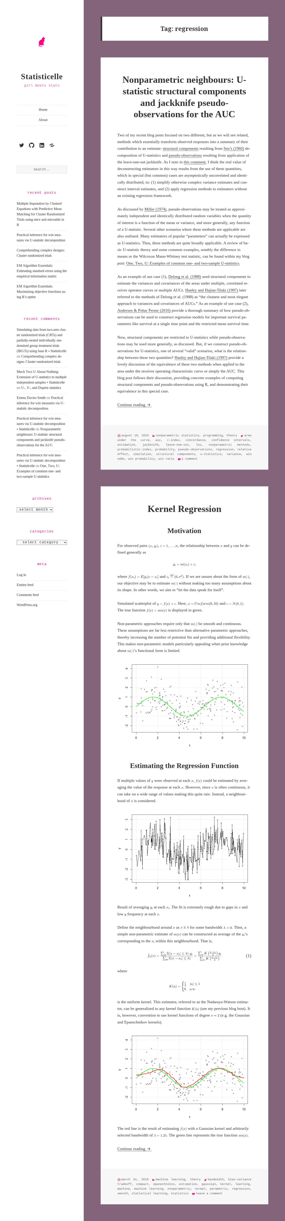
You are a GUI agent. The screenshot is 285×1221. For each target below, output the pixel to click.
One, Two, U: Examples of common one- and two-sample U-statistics (39, 471)
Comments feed (28, 595)
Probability (165, 449)
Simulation (142, 454)
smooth (122, 1193)
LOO (198, 445)
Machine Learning (170, 1179)
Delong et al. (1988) (184, 276)
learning (242, 1184)
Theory (231, 435)
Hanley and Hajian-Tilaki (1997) (211, 290)
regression (225, 449)
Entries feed (25, 585)
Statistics (180, 1193)
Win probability (141, 459)
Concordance (195, 440)
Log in (21, 575)
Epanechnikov (164, 1184)
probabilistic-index (134, 449)
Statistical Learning (149, 1193)
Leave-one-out (177, 445)
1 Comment (189, 459)
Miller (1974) (155, 209)
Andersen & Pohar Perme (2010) (144, 310)
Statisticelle (42, 76)
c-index (173, 440)
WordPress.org (27, 605)
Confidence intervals (231, 440)
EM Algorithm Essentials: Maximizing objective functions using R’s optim (41, 291)
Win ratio (166, 459)
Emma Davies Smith (31, 398)
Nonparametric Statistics (177, 435)
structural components (180, 148)
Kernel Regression (184, 509)
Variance (234, 454)
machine (123, 1189)
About (43, 120)
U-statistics (211, 454)
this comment (195, 162)
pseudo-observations (185, 155)
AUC (158, 440)
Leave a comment (209, 1193)
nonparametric (179, 1189)
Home (43, 109)
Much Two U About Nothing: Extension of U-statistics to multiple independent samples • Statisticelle (42, 377)
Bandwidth (216, 1179)
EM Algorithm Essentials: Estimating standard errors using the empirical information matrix (42, 271)
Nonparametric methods (229, 445)
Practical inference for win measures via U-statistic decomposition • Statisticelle (41, 423)
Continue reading (134, 404)
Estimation (126, 445)
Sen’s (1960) (234, 148)
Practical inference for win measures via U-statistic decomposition (40, 403)
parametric (219, 1189)
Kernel (225, 1184)
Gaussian (209, 1184)
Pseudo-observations (195, 449)
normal (200, 1189)
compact (142, 1184)
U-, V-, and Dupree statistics (41, 388)
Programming (213, 435)
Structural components (175, 454)
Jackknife (150, 445)
